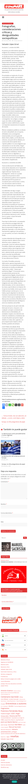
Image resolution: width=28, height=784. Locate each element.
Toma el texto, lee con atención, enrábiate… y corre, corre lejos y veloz (14, 417)
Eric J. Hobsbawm (4, 706)
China (21, 697)
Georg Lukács (5, 716)
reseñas (14, 736)
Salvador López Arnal (6, 669)
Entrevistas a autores (16, 703)
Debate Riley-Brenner (11, 701)
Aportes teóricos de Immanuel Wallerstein (10, 692)
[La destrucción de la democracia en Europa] (10, 441)
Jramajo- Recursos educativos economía (11, 683)
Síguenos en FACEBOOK (7, 662)
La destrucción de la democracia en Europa (13, 457)
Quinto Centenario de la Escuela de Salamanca (13, 733)
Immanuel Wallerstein (6, 718)
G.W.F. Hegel (15, 714)
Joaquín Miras (4, 685)
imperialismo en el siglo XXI (18, 718)
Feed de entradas (5, 762)
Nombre (4, 504)
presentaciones (6, 732)
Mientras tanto (5, 664)
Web (2, 522)
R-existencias (4, 676)
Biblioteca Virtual (5, 660)
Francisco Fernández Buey (12, 711)
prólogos (14, 732)
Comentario (5, 482)
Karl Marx (18, 724)
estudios (11, 706)
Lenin (24, 725)
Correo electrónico (7, 513)
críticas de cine (22, 699)
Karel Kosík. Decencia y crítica (8, 671)
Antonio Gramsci (7, 691)
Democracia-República (8, 23)
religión (8, 736)
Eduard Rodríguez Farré (21, 701)
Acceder (3, 760)
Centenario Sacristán (10, 696)
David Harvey (3, 701)
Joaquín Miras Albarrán (10, 720)
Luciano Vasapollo (4, 727)
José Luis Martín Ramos (9, 722)
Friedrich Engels (5, 713)
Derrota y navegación (6, 674)
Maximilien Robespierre (6, 729)
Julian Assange (4, 725)
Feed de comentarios (6, 765)
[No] (26, 778)
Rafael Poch (3, 736)
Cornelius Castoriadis (14, 699)
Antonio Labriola (17, 690)
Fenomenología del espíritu (20, 706)
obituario (15, 729)
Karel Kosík (11, 725)
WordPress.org (4, 767)
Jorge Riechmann (19, 720)
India (2, 720)
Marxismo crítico (5, 667)
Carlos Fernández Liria (5, 694)
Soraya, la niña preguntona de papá (13, 423)
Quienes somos (5, 560)
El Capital (3, 704)
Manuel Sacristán (15, 727)
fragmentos (5, 708)
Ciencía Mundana (5, 681)
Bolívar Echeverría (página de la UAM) (10, 679)
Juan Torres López (22, 722)
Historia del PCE (15, 716)
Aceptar (14, 781)
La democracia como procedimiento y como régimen (13, 434)
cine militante (4, 699)
